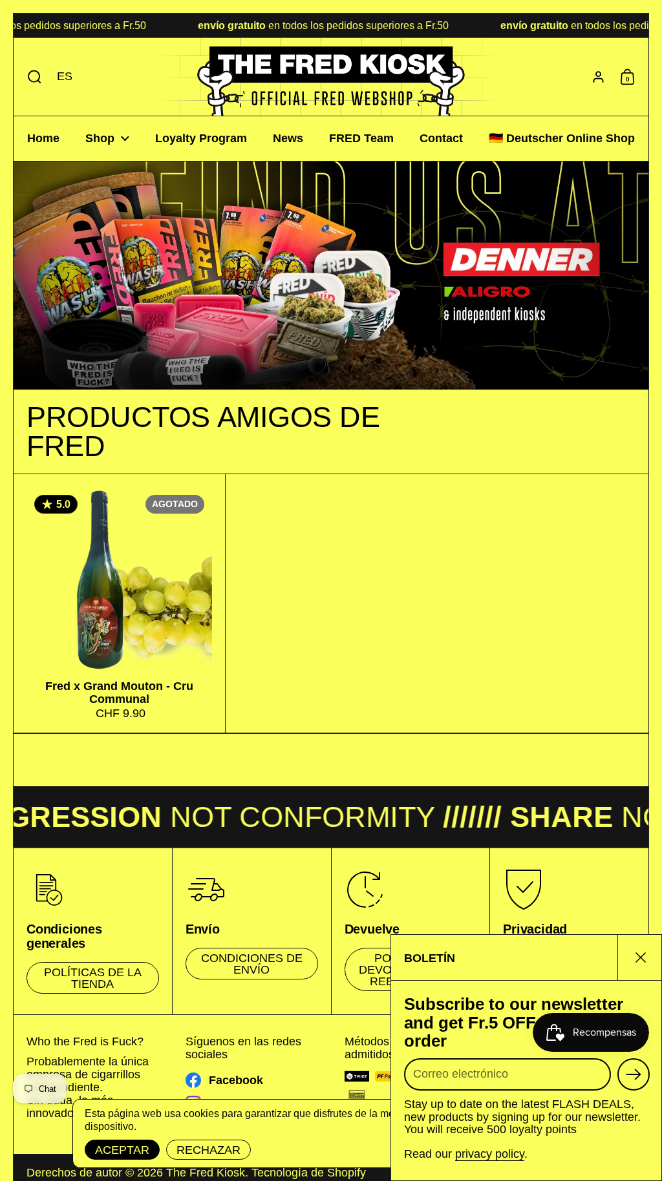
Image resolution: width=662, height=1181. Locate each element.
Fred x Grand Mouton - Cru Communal (119, 603)
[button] (31, 77)
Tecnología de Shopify (308, 1172)
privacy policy (489, 1153)
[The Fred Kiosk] (331, 77)
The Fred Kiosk (205, 1172)
